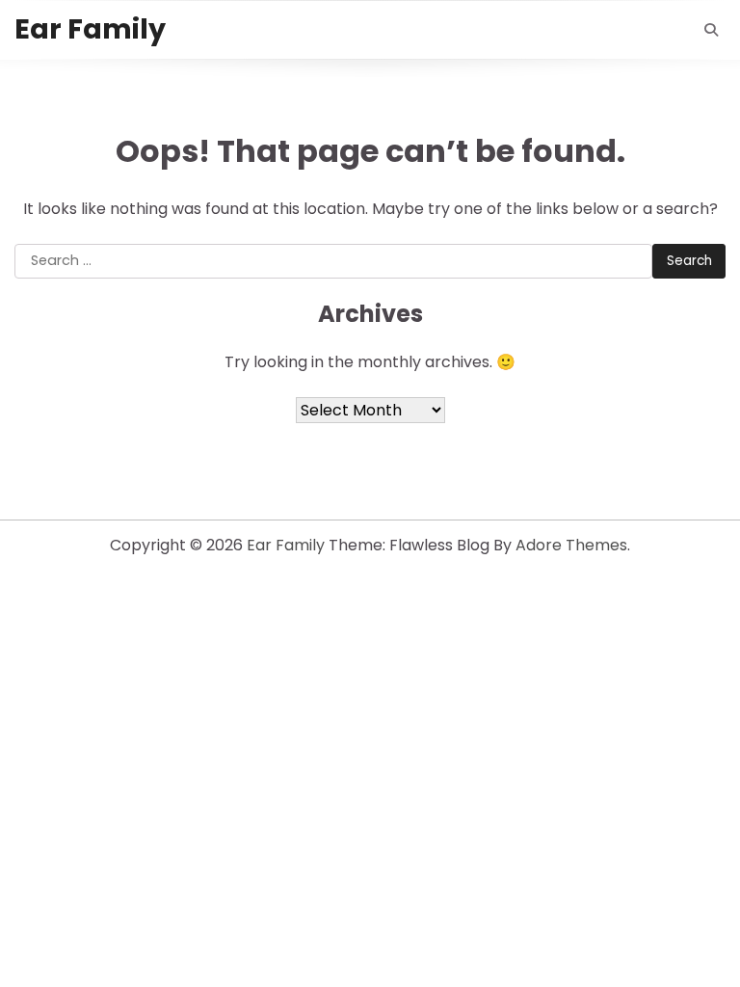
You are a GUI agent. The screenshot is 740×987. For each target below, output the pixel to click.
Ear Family (90, 29)
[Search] (711, 29)
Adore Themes (571, 545)
